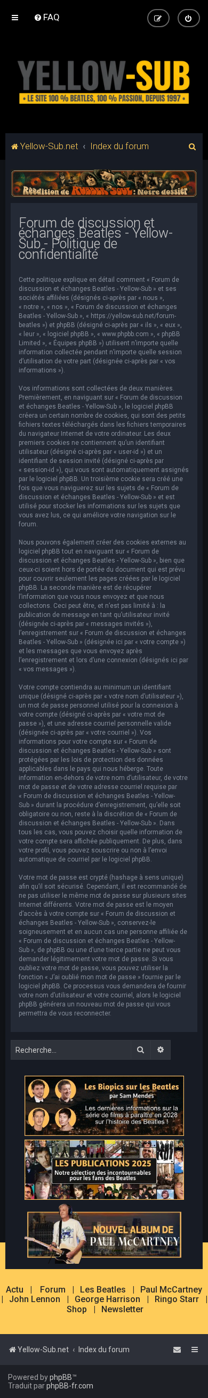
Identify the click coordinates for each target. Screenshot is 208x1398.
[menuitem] (46, 17)
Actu (14, 1290)
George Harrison (107, 1299)
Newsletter (122, 1309)
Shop (77, 1309)
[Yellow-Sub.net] (104, 80)
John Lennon (34, 1299)
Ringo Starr (177, 1299)
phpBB (61, 1377)
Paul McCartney (171, 1290)
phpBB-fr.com (69, 1385)
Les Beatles (103, 1290)
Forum (53, 1290)
